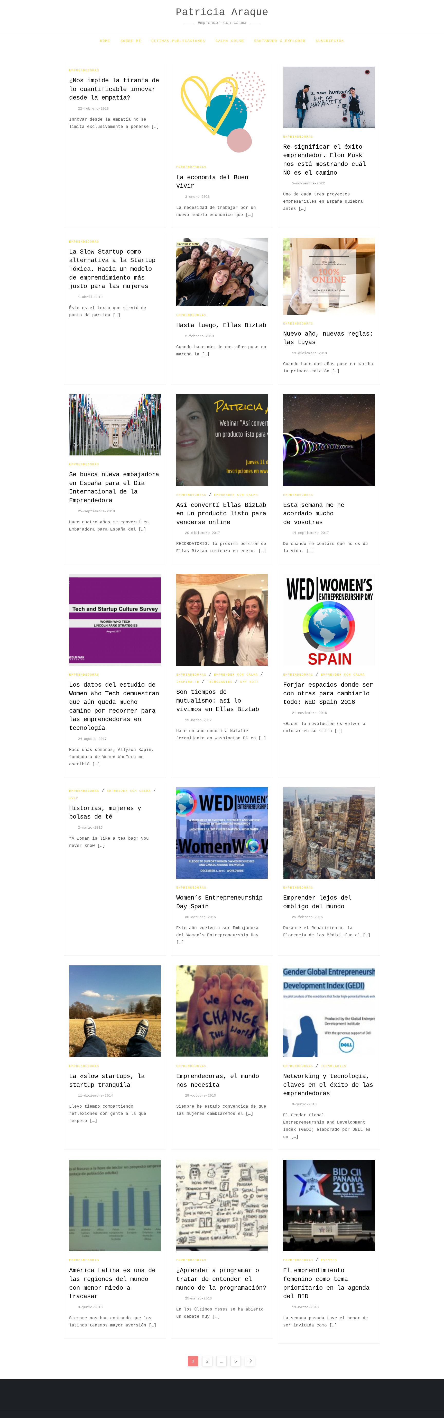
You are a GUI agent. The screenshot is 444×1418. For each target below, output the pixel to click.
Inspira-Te (187, 682)
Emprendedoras (84, 70)
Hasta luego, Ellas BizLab (221, 325)
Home (105, 41)
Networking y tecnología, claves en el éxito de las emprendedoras (328, 1085)
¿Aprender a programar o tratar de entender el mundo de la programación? (221, 1279)
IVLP (73, 798)
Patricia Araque (222, 12)
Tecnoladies (220, 682)
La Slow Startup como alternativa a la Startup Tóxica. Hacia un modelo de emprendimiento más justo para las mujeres (112, 269)
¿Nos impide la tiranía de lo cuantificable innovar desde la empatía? (114, 89)
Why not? (249, 682)
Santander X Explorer (280, 41)
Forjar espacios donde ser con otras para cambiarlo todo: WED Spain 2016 (328, 693)
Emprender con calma (236, 495)
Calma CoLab (230, 41)
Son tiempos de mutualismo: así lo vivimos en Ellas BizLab (217, 701)
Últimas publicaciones (178, 41)
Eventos (329, 1260)
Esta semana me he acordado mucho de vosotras (313, 514)
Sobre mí (131, 41)
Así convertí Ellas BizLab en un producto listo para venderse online (221, 514)
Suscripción (330, 41)
